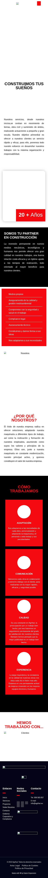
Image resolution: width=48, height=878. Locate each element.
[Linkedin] (26, 802)
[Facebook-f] (22, 802)
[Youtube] (18, 805)
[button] (39, 3)
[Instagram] (18, 802)
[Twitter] (22, 805)
